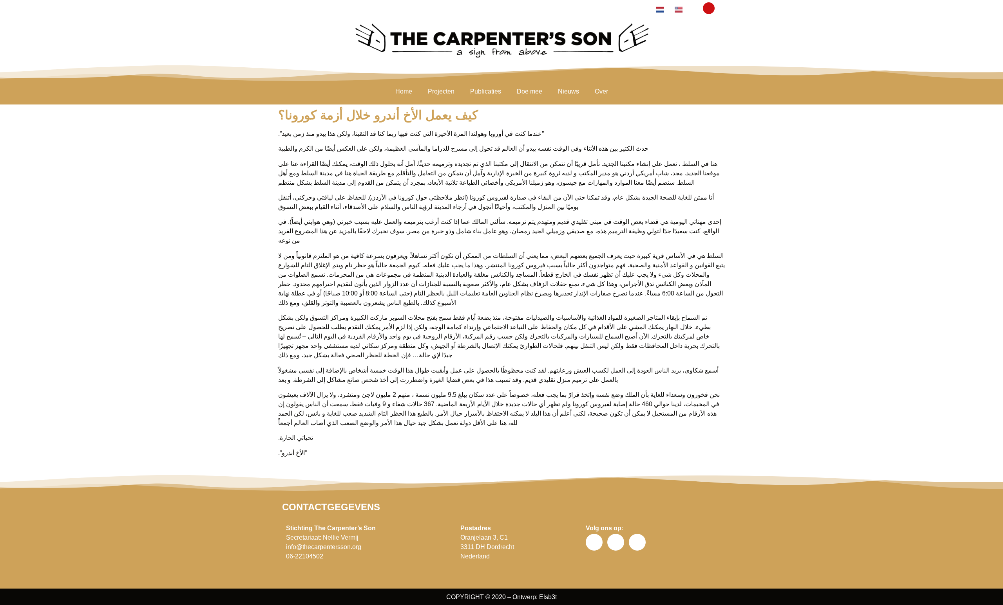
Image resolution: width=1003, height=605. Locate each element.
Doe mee (529, 91)
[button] (709, 8)
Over (601, 91)
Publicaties (485, 91)
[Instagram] (615, 542)
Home (403, 91)
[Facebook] (594, 542)
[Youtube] (637, 542)
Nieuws (568, 91)
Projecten (441, 91)
